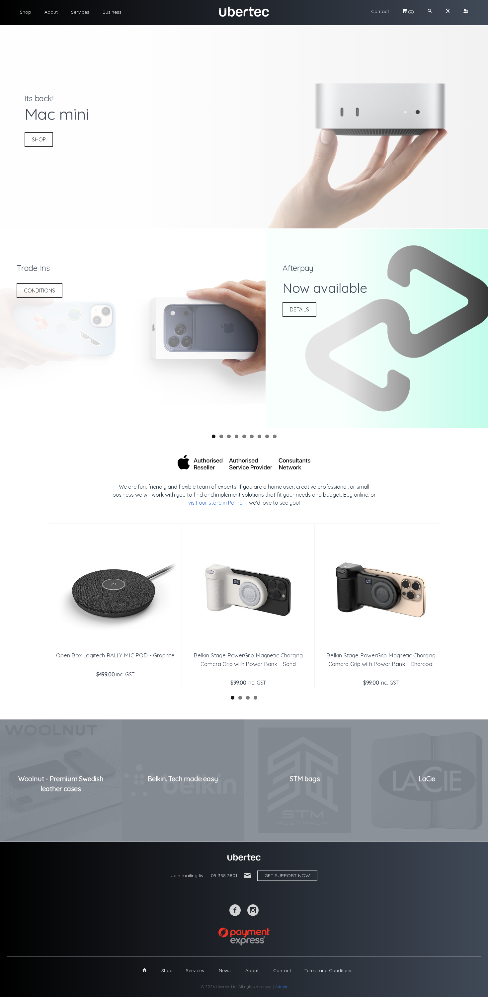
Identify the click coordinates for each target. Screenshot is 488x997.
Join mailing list (188, 875)
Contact (380, 11)
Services (80, 12)
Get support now (287, 875)
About (51, 12)
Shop (25, 12)
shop (39, 139)
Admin (281, 986)
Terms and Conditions (328, 970)
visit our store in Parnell (216, 502)
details (299, 309)
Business (112, 12)
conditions (39, 290)
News (225, 970)
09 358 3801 (224, 875)
